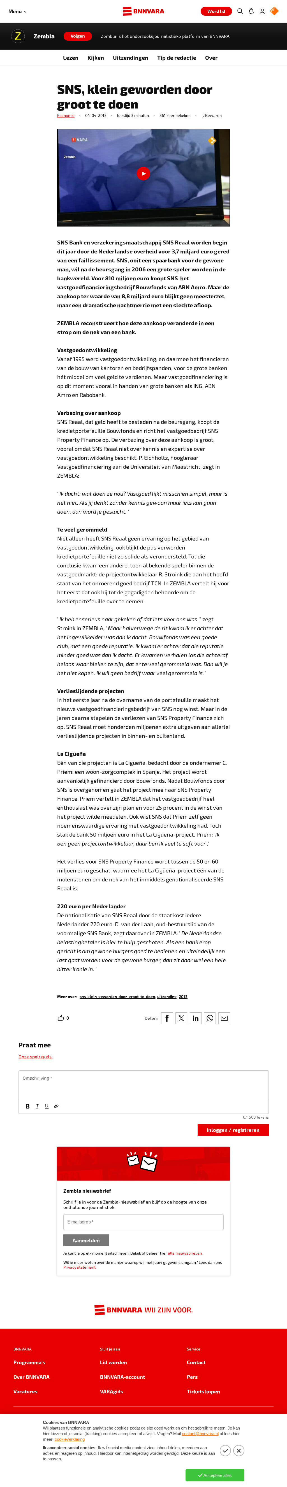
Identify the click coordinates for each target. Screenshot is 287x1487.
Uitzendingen (130, 57)
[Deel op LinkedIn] (195, 1018)
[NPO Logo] (274, 11)
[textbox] (144, 1085)
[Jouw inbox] (251, 11)
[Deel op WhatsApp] (210, 1018)
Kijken (95, 57)
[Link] (56, 1106)
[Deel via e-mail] (224, 1018)
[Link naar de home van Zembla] (18, 36)
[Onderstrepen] (46, 1106)
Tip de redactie (176, 57)
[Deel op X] (181, 1018)
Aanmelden (86, 1240)
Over (211, 57)
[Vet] (27, 1106)
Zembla (44, 36)
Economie (66, 115)
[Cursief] (37, 1106)
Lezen (70, 57)
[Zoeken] (240, 11)
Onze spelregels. (35, 1056)
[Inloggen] (262, 11)
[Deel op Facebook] (167, 1018)
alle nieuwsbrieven (185, 1253)
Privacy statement (79, 1267)
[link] (117, 996)
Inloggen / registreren (233, 1130)
